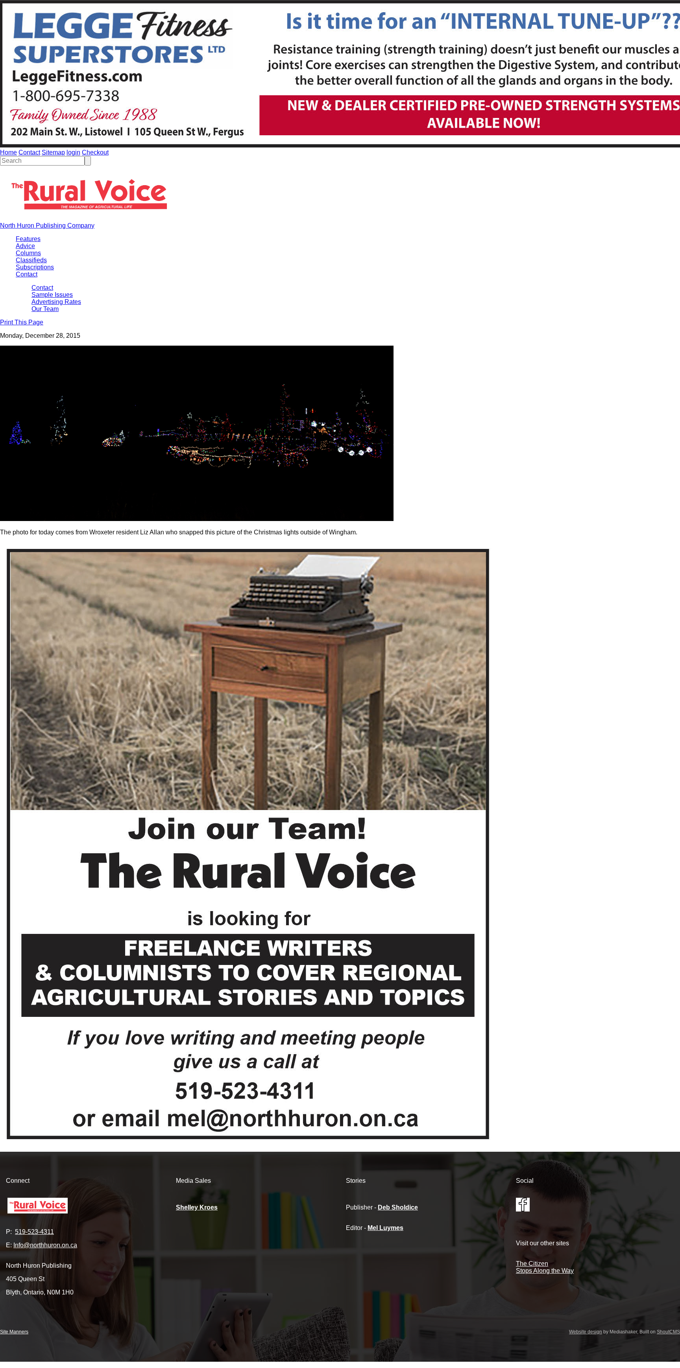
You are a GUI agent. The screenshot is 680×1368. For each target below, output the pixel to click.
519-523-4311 (34, 1231)
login (73, 152)
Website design (585, 1332)
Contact (29, 152)
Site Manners (14, 1332)
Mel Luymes (385, 1227)
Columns (28, 253)
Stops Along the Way (545, 1270)
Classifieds (31, 260)
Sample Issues (52, 294)
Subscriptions (35, 267)
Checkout (95, 152)
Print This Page (21, 322)
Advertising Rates (56, 301)
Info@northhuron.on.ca (45, 1245)
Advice (25, 246)
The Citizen (532, 1263)
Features (28, 239)
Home (8, 152)
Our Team (45, 309)
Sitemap (53, 152)
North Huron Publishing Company (47, 225)
